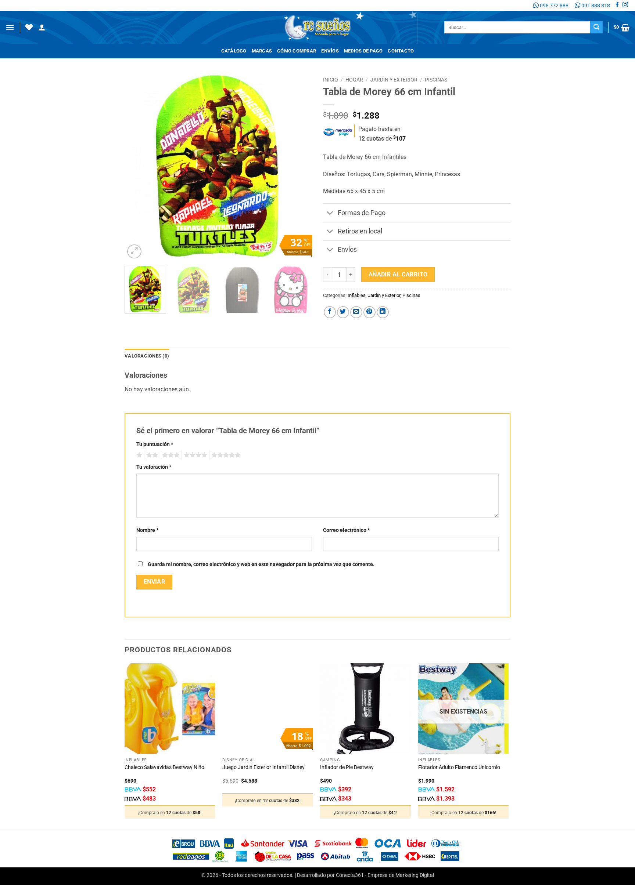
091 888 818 (595, 5)
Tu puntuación (154, 444)
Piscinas (436, 80)
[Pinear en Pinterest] (369, 312)
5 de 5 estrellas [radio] (225, 455)
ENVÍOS (330, 51)
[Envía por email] (356, 312)
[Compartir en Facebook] (330, 312)
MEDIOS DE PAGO (363, 51)
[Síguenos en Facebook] (617, 5)
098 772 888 (553, 5)
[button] (10, 27)
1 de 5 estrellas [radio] (138, 455)
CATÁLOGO (234, 51)
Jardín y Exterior (393, 80)
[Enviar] (596, 27)
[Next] (299, 166)
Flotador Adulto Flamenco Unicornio (459, 767)
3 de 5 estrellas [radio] (170, 455)
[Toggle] (330, 213)
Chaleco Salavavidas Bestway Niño (164, 767)
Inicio (330, 80)
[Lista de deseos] (29, 27)
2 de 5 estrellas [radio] (151, 455)
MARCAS (262, 51)
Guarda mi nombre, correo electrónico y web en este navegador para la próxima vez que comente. (261, 564)
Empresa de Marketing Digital (400, 875)
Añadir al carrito (398, 274)
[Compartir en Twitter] (343, 312)
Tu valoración (153, 467)
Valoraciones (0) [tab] (147, 356)
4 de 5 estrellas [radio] (194, 455)
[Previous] (137, 166)
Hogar (354, 80)
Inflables (357, 295)
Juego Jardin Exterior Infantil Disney (263, 767)
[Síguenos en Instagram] (625, 5)
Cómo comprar (296, 51)
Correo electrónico (346, 530)
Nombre (147, 530)
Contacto (401, 51)
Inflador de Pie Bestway (347, 767)
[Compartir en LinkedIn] (383, 312)
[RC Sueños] (317, 27)
